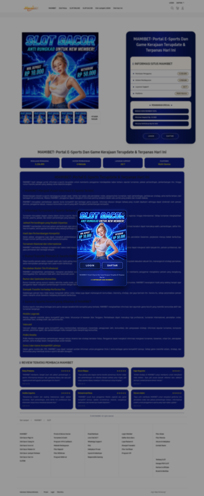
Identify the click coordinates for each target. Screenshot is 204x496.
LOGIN (90, 265)
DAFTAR (112, 265)
